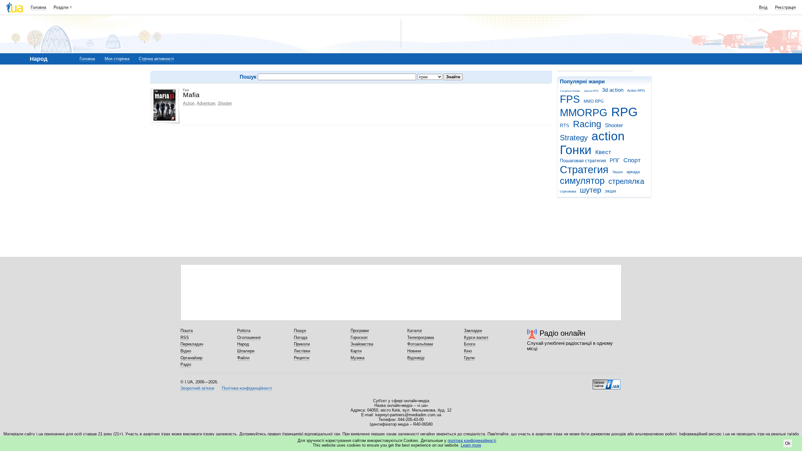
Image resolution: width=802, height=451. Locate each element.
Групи (469, 357)
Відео (185, 351)
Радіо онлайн (562, 333)
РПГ (615, 160)
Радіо (185, 364)
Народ (243, 344)
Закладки (473, 330)
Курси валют (476, 337)
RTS (564, 125)
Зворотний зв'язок (197, 388)
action (608, 136)
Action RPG (636, 90)
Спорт (632, 160)
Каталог (414, 330)
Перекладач (191, 344)
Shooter (614, 125)
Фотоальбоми (420, 344)
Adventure (206, 103)
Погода (300, 337)
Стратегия (584, 169)
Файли (243, 357)
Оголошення (249, 337)
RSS (184, 337)
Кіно (468, 351)
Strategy (574, 138)
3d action (612, 90)
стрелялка (626, 181)
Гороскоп (359, 337)
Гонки (575, 150)
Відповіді (415, 357)
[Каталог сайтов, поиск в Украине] (606, 382)
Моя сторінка (117, 58)
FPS (570, 99)
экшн (610, 191)
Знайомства (362, 344)
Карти (356, 351)
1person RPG (591, 91)
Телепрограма (420, 337)
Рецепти (301, 357)
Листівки (302, 351)
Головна (38, 7)
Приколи (302, 344)
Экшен (617, 172)
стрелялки (568, 191)
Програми (360, 330)
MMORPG (583, 112)
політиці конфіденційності (472, 440)
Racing (587, 124)
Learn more (471, 445)
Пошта (186, 330)
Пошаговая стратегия (583, 160)
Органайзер (191, 357)
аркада (633, 171)
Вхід (763, 7)
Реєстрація (785, 7)
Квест (603, 152)
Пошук (300, 330)
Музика (357, 357)
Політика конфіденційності (247, 388)
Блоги (469, 344)
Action (189, 103)
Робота (243, 330)
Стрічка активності (156, 58)
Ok (787, 443)
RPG (624, 112)
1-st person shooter (570, 91)
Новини (414, 351)
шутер (590, 190)
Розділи (61, 7)
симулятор (582, 181)
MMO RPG (594, 101)
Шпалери (245, 351)
